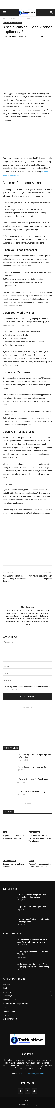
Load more (27, 804)
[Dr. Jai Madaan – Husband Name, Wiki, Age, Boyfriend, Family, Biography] (9, 942)
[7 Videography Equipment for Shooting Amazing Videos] (9, 922)
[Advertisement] (27, 4)
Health (31, 861)
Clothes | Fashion (9, 861)
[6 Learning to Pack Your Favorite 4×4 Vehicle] (9, 954)
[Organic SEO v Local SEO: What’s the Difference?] (15, 825)
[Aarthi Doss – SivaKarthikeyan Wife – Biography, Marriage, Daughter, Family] (9, 967)
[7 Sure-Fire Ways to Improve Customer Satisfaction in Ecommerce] (9, 901)
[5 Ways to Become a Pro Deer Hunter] (9, 782)
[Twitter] (34, 1091)
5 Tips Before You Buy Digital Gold (31, 907)
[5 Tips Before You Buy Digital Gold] (9, 910)
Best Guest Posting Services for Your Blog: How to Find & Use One (15, 578)
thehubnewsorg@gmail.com (32, 1073)
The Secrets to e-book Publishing (31, 792)
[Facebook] (20, 1091)
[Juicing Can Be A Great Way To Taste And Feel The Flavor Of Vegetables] (41, 853)
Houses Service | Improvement (20, 18)
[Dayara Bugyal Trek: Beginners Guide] (9, 770)
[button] (51, 12)
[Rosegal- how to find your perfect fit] (15, 853)
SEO (4, 832)
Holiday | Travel (34, 832)
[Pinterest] (27, 1091)
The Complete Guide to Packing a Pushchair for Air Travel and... (40, 838)
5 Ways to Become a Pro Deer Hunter (32, 779)
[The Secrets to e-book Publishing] (9, 794)
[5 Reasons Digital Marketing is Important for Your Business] (9, 760)
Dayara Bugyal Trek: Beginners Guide (32, 767)
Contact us (27, 1100)
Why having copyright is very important (40, 577)
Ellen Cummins (10, 36)
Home (5, 18)
